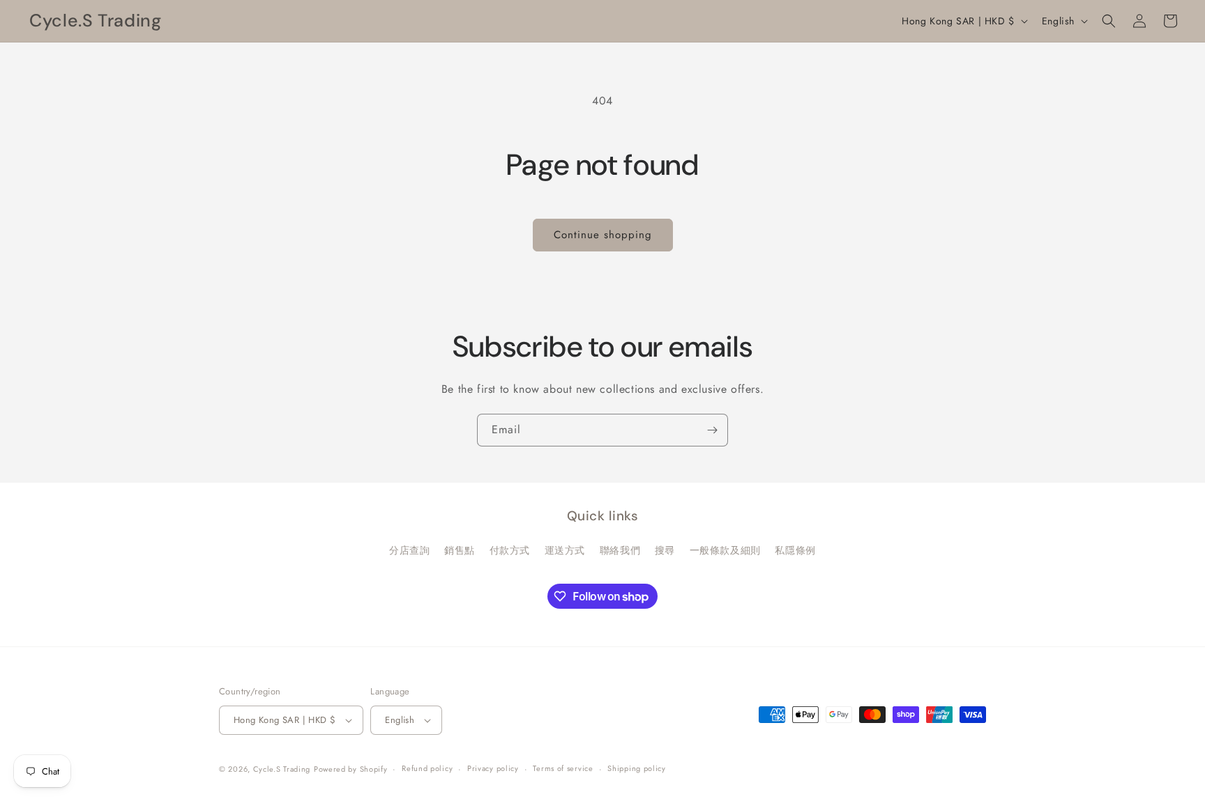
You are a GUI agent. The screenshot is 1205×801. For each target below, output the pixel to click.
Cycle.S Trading (282, 769)
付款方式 (510, 550)
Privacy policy (493, 768)
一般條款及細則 (725, 550)
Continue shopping (603, 234)
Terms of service (563, 768)
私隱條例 (795, 550)
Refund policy (427, 768)
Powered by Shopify (351, 769)
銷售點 (459, 550)
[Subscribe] (712, 430)
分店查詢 (409, 550)
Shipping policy (636, 768)
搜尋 (665, 550)
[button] (1108, 21)
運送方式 (565, 550)
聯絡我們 (620, 550)
